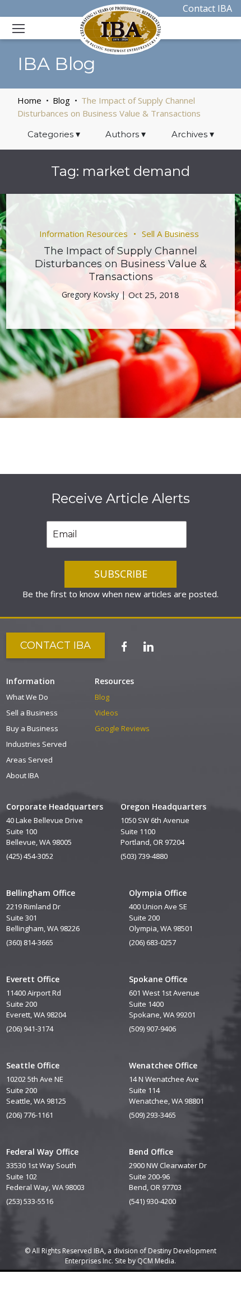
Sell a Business (32, 713)
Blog (61, 100)
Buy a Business (32, 728)
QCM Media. (156, 1261)
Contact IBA (207, 8)
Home (29, 100)
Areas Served (29, 760)
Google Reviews (122, 728)
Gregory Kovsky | (94, 294)
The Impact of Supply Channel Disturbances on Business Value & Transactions (121, 264)
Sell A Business (170, 233)
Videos (106, 713)
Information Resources (83, 233)
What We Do (27, 697)
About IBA (22, 775)
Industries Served (36, 744)
